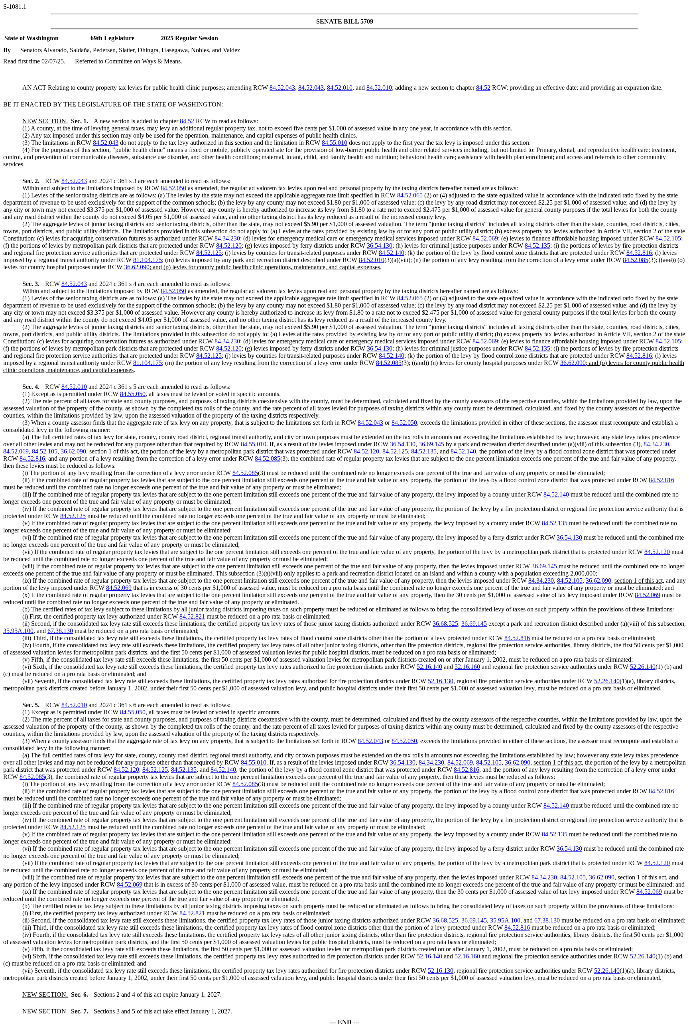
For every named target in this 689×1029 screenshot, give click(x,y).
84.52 (483, 87)
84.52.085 (635, 259)
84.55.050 (133, 393)
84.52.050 (173, 188)
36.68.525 (445, 623)
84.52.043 (282, 87)
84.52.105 (668, 238)
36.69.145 (431, 444)
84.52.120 (229, 245)
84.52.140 (391, 252)
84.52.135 (537, 245)
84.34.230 (227, 238)
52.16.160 (467, 666)
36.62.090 (137, 267)
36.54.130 (379, 245)
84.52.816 (639, 252)
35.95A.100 (18, 630)
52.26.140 (643, 666)
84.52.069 (485, 238)
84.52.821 (192, 616)
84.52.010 (339, 87)
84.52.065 (410, 195)
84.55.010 (334, 142)
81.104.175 (147, 259)
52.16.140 (429, 666)
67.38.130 (60, 630)
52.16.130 (440, 681)
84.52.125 (209, 252)
